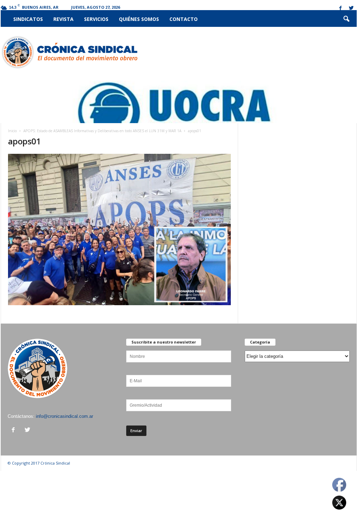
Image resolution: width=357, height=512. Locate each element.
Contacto (183, 19)
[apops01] (119, 229)
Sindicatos (28, 19)
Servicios (96, 19)
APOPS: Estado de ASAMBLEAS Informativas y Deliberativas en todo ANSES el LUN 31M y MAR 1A (102, 130)
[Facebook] (340, 8)
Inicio (12, 130)
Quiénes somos (139, 19)
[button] (346, 19)
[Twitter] (351, 8)
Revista (63, 19)
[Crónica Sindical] (69, 52)
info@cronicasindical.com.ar (64, 416)
